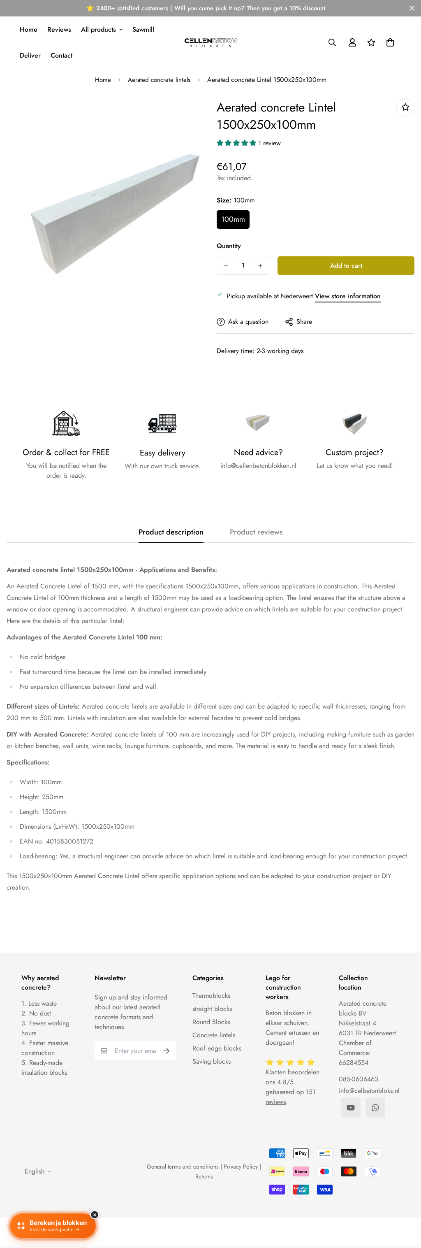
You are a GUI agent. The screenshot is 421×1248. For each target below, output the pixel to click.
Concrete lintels (213, 1035)
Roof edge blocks (216, 1048)
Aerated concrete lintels (159, 79)
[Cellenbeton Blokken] (211, 42)
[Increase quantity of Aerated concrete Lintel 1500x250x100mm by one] (260, 265)
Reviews (59, 29)
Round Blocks (211, 1022)
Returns (204, 1176)
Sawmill (143, 29)
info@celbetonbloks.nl (369, 1090)
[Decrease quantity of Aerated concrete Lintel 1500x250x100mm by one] (226, 265)
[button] (388, 42)
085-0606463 (358, 1079)
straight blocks (212, 1008)
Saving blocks (211, 1061)
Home (28, 29)
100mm (233, 219)
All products (98, 29)
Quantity (229, 246)
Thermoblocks (211, 995)
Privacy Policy (241, 1166)
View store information (348, 296)
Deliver (30, 55)
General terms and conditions (183, 1166)
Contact (61, 55)
